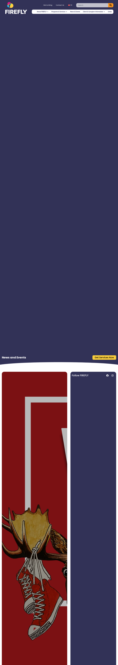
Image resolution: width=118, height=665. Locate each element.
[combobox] (92, 5)
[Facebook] (107, 375)
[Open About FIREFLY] (47, 12)
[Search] (110, 5)
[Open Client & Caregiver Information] (104, 12)
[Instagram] (112, 375)
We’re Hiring (47, 5)
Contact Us (60, 5)
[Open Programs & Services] (66, 12)
